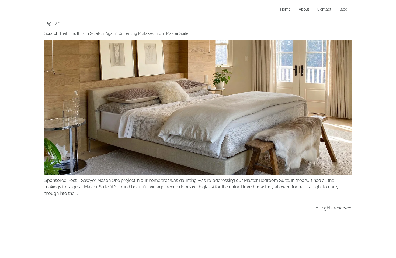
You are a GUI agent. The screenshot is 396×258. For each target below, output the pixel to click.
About (304, 9)
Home (285, 9)
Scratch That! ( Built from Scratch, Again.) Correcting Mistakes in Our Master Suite (116, 33)
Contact (324, 9)
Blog (343, 9)
